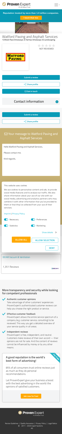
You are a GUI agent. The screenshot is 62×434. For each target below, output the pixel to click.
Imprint (7, 213)
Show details (47, 232)
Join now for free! (31, 396)
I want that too (31, 18)
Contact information (29, 101)
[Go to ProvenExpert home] (16, 5)
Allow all (21, 239)
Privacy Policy (18, 213)
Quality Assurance (27, 423)
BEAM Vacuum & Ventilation (16, 257)
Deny (52, 248)
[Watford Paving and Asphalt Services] (15, 57)
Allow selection (45, 240)
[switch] (33, 219)
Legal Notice (52, 423)
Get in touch (32, 91)
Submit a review (31, 77)
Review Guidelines (11, 423)
